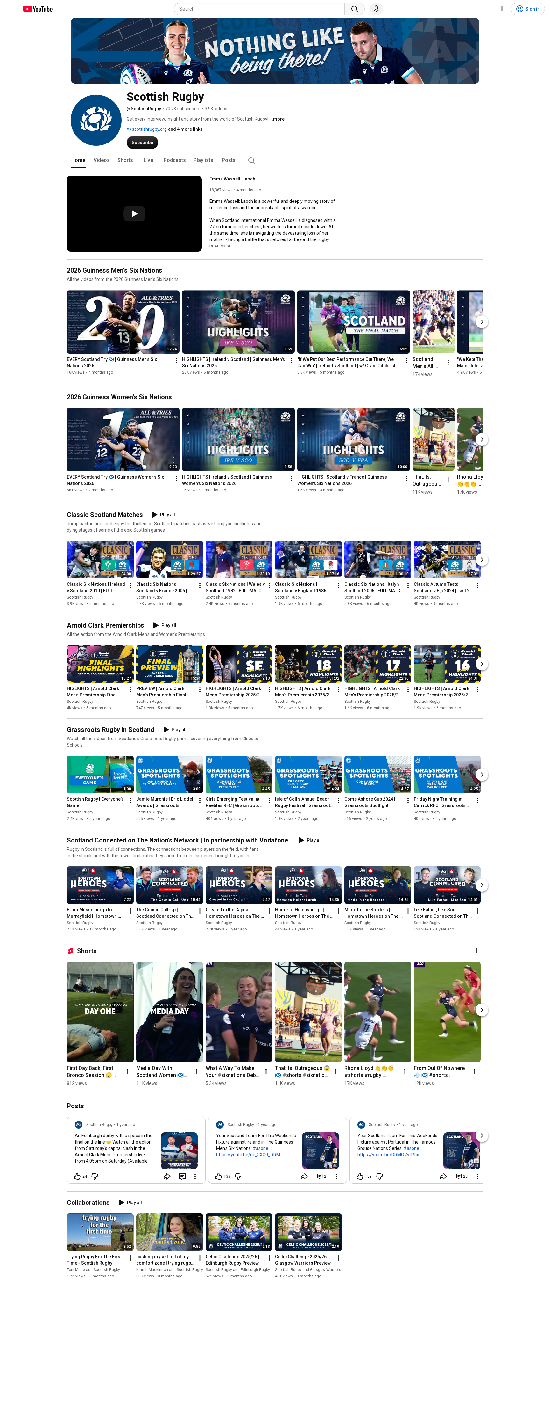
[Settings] (502, 9)
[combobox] (261, 9)
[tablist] (275, 160)
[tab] (78, 160)
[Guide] (11, 9)
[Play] (134, 213)
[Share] (167, 1176)
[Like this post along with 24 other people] (77, 1176)
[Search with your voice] (376, 9)
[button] (220, 246)
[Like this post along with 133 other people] (219, 1176)
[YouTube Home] (37, 9)
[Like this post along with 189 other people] (360, 1176)
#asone (260, 1148)
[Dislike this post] (94, 1176)
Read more (220, 246)
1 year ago (125, 1124)
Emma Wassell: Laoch (232, 178)
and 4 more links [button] (185, 129)
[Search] (354, 9)
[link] (136, 1152)
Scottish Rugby (80, 597)
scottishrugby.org (149, 129)
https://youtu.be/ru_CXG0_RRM (248, 1154)
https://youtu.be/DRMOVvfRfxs (388, 1154)
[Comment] (182, 1176)
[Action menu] (195, 1176)
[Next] (482, 321)
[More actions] (176, 360)
